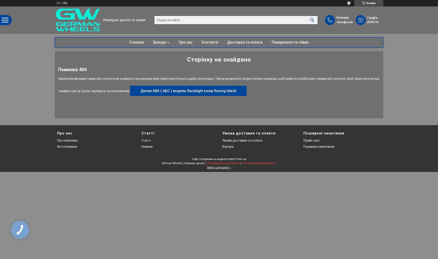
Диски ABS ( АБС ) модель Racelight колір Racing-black (188, 91)
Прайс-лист (312, 140)
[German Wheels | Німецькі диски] (78, 20)
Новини (147, 146)
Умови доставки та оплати (242, 140)
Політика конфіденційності (259, 163)
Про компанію (67, 140)
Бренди (159, 42)
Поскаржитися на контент (223, 163)
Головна (136, 42)
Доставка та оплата (245, 42)
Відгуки (228, 146)
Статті (146, 140)
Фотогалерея (67, 146)
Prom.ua (241, 159)
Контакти (210, 42)
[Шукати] (312, 20)
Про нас (186, 42)
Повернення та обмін (290, 42)
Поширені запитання (318, 146)
